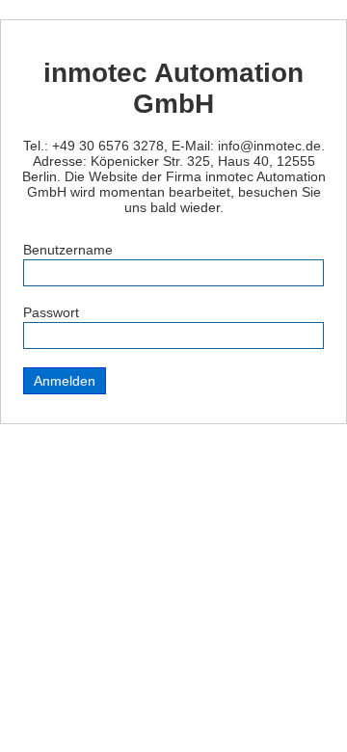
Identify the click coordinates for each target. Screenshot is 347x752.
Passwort (51, 312)
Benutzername (68, 249)
